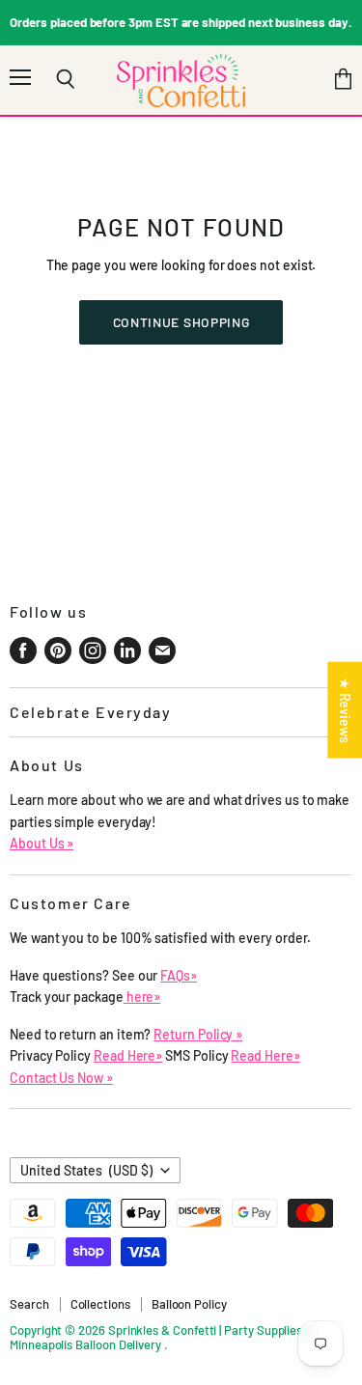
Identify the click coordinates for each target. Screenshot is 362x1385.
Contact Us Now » (61, 1077)
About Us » (41, 843)
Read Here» (128, 1055)
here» (142, 996)
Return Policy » (197, 1034)
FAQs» (178, 975)
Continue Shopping (181, 322)
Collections (100, 1304)
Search (29, 1304)
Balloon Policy (189, 1304)
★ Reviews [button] (345, 709)
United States (86, 1170)
